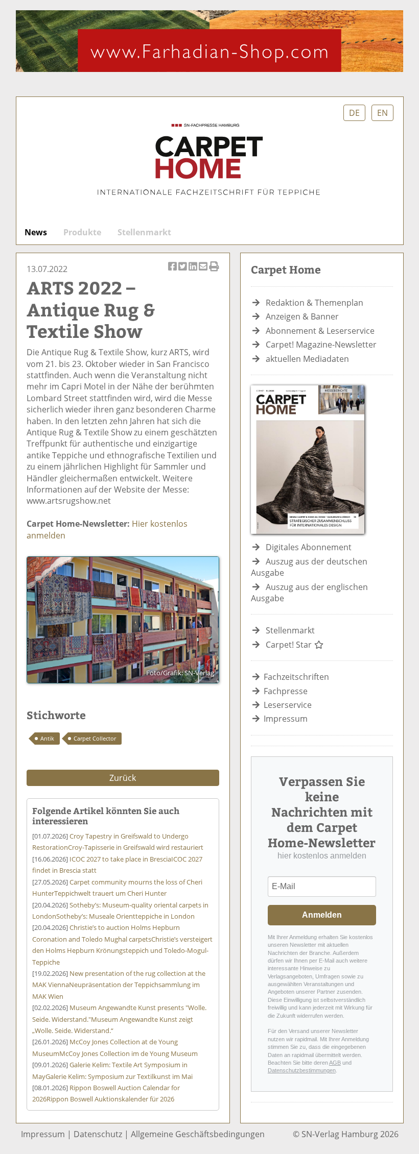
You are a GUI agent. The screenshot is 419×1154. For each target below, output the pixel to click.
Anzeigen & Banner (302, 316)
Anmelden (322, 915)
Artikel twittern (183, 272)
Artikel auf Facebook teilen (173, 272)
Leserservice (288, 704)
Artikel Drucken (214, 272)
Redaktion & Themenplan (314, 302)
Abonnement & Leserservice (320, 330)
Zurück (122, 777)
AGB (335, 1063)
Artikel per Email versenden (204, 272)
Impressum (286, 718)
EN (382, 112)
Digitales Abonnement (309, 547)
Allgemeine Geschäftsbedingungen (198, 1134)
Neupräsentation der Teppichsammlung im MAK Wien (118, 985)
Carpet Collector (95, 738)
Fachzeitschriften (296, 676)
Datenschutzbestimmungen (302, 1070)
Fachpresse (286, 691)
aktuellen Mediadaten (307, 358)
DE (354, 112)
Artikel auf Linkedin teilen (194, 272)
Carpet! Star (290, 644)
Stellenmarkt (144, 232)
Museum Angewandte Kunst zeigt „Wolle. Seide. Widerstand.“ (119, 1019)
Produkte (82, 232)
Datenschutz (98, 1134)
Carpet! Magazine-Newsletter (321, 344)
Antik (47, 738)
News (36, 232)
